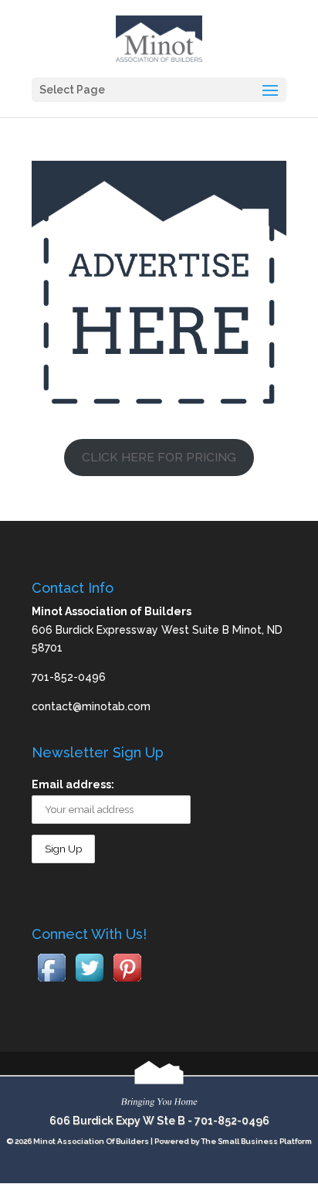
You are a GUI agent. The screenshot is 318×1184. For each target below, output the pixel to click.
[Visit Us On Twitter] (89, 982)
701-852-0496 (232, 1120)
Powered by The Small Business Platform (233, 1141)
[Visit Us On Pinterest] (127, 982)
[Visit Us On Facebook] (51, 982)
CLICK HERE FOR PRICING (159, 457)
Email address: (73, 784)
